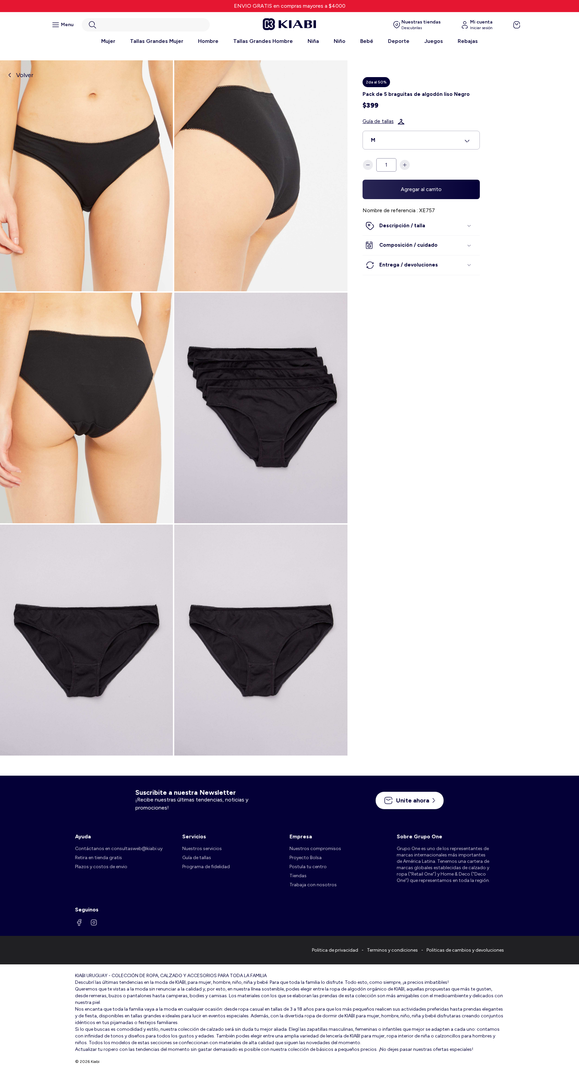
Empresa (301, 836)
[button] (146, 25)
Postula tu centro (308, 867)
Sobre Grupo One (419, 836)
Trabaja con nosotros (313, 885)
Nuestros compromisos (315, 848)
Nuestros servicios (202, 848)
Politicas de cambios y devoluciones (465, 950)
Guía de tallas (378, 122)
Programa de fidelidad (206, 867)
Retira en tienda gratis (98, 857)
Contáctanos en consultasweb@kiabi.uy (119, 848)
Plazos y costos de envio (101, 867)
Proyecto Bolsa (306, 857)
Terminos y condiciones (392, 950)
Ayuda (83, 836)
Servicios (194, 836)
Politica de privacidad (335, 950)
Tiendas (298, 876)
